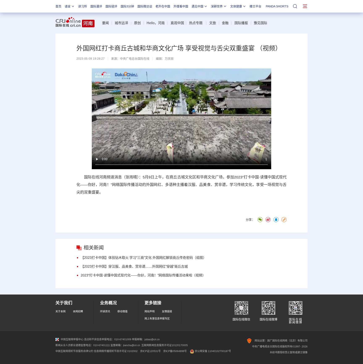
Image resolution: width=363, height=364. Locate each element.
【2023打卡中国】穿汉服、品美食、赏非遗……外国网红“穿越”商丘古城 (134, 266)
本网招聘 (78, 311)
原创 (137, 23)
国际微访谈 (144, 6)
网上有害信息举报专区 (157, 318)
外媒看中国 (181, 6)
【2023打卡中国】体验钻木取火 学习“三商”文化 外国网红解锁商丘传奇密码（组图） (143, 257)
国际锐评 (111, 6)
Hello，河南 (156, 23)
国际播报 (241, 23)
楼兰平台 (255, 6)
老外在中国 (162, 6)
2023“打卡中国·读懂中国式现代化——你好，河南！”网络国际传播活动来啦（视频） (143, 275)
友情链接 (167, 311)
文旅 (212, 23)
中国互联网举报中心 (72, 339)
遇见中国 (197, 6)
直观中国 (177, 23)
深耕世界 (217, 6)
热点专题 (196, 23)
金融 (225, 23)
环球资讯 (105, 311)
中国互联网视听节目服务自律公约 (74, 351)
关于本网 (60, 311)
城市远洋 (121, 23)
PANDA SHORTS (277, 6)
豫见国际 (260, 23)
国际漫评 (96, 6)
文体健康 (236, 6)
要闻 (105, 23)
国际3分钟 (127, 6)
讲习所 (82, 6)
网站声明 (150, 311)
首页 (58, 6)
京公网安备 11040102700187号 (212, 351)
